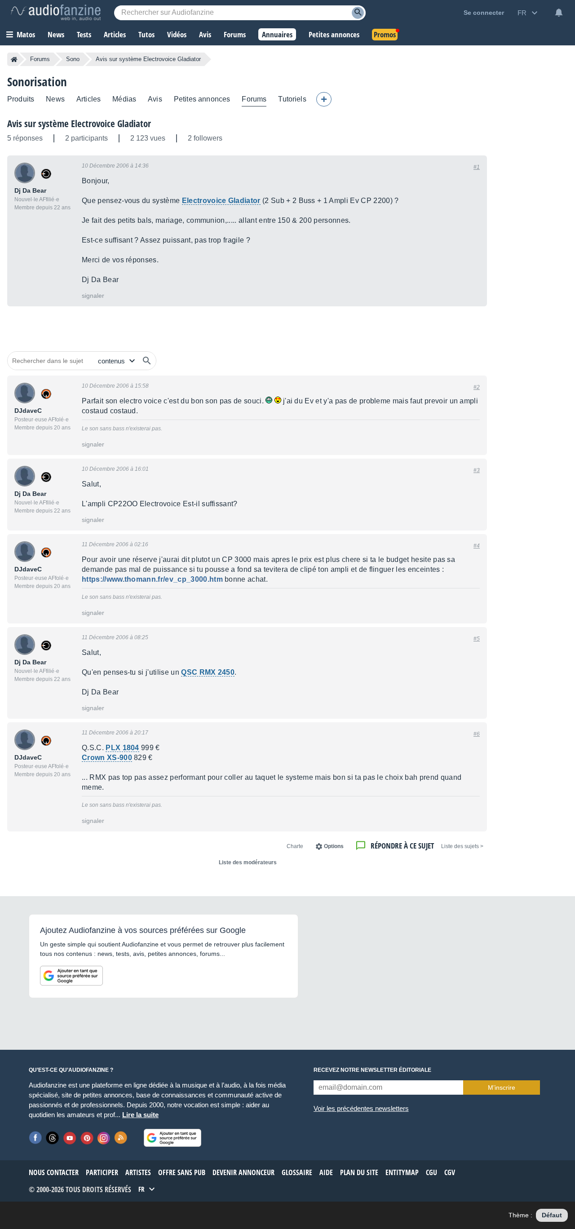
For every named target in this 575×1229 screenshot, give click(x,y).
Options (334, 846)
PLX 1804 (122, 748)
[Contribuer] (324, 99)
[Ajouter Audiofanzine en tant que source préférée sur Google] (71, 976)
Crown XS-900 (107, 757)
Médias (124, 99)
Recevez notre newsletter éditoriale (372, 1070)
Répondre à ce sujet (402, 845)
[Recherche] (358, 13)
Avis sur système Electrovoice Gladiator (79, 123)
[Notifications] (558, 12)
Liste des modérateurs (248, 862)
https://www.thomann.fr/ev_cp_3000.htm (152, 579)
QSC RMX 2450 (207, 672)
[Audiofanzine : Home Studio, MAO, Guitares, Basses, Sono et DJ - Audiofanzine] (56, 12)
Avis (155, 99)
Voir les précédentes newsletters (361, 1108)
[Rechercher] (147, 361)
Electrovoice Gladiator (221, 200)
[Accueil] (14, 59)
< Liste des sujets (462, 846)
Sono (73, 59)
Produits (20, 99)
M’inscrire (501, 1087)
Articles (88, 99)
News (55, 99)
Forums (40, 59)
